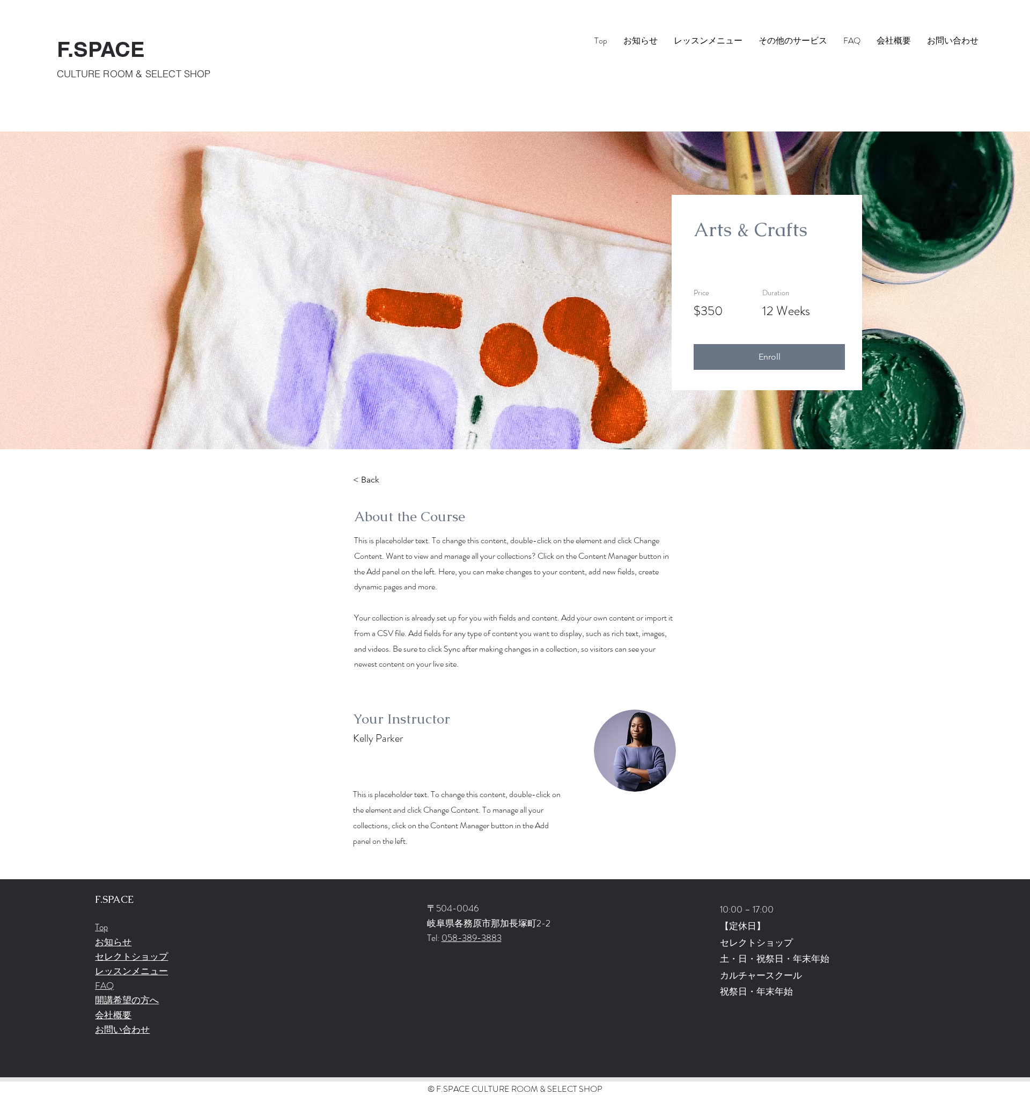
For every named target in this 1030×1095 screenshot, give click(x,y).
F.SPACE (101, 49)
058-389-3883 (472, 937)
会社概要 (113, 1015)
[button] (769, 357)
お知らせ (113, 942)
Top (101, 927)
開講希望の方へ (127, 1000)
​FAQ (104, 985)
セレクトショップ (131, 956)
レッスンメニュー (131, 971)
